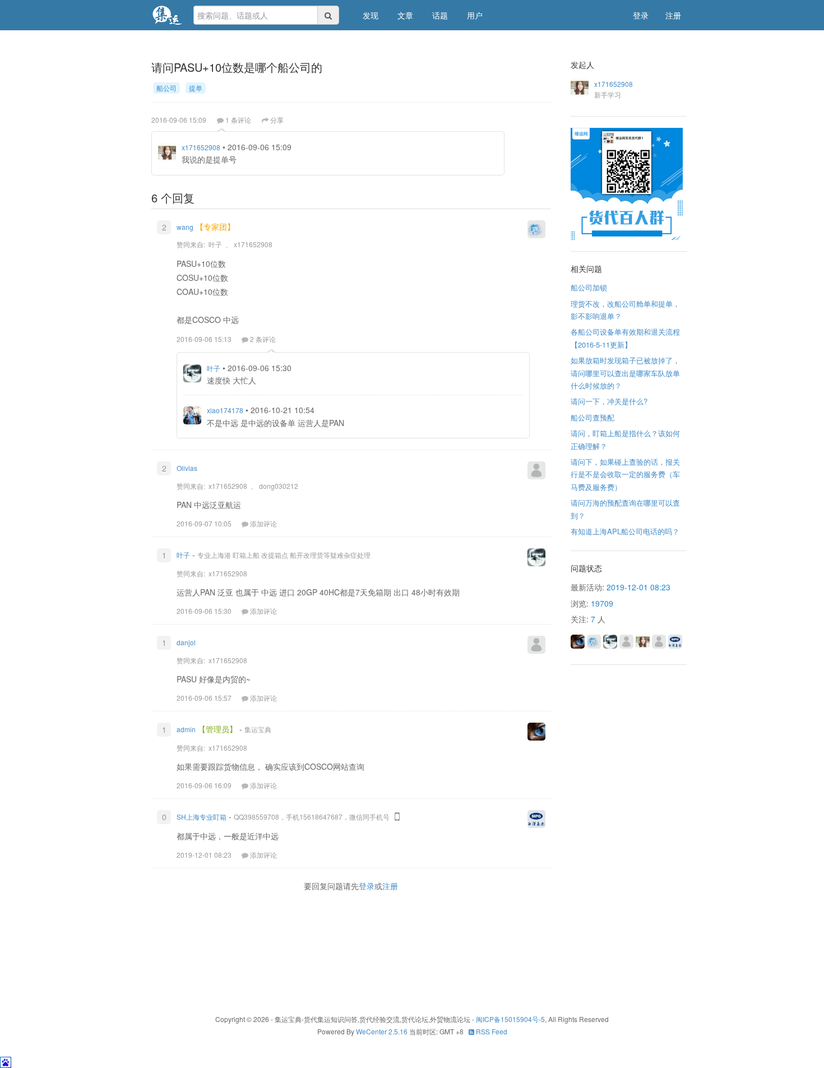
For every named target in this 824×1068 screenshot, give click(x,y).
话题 (440, 15)
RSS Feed (490, 1031)
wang (185, 227)
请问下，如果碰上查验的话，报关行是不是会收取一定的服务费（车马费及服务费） (625, 474)
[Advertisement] (355, 951)
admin (186, 729)
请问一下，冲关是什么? (609, 401)
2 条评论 (263, 339)
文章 (405, 15)
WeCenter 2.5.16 (382, 1031)
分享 (277, 119)
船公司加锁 (589, 287)
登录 (641, 15)
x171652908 (201, 147)
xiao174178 (225, 410)
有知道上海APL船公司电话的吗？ (625, 531)
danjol (186, 642)
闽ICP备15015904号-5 (510, 1019)
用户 (475, 15)
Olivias (187, 468)
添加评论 (263, 523)
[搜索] (328, 15)
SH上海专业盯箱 (201, 816)
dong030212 (278, 486)
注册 (673, 15)
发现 (370, 15)
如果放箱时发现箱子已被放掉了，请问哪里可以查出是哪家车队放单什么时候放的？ (625, 373)
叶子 (215, 244)
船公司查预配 (592, 417)
